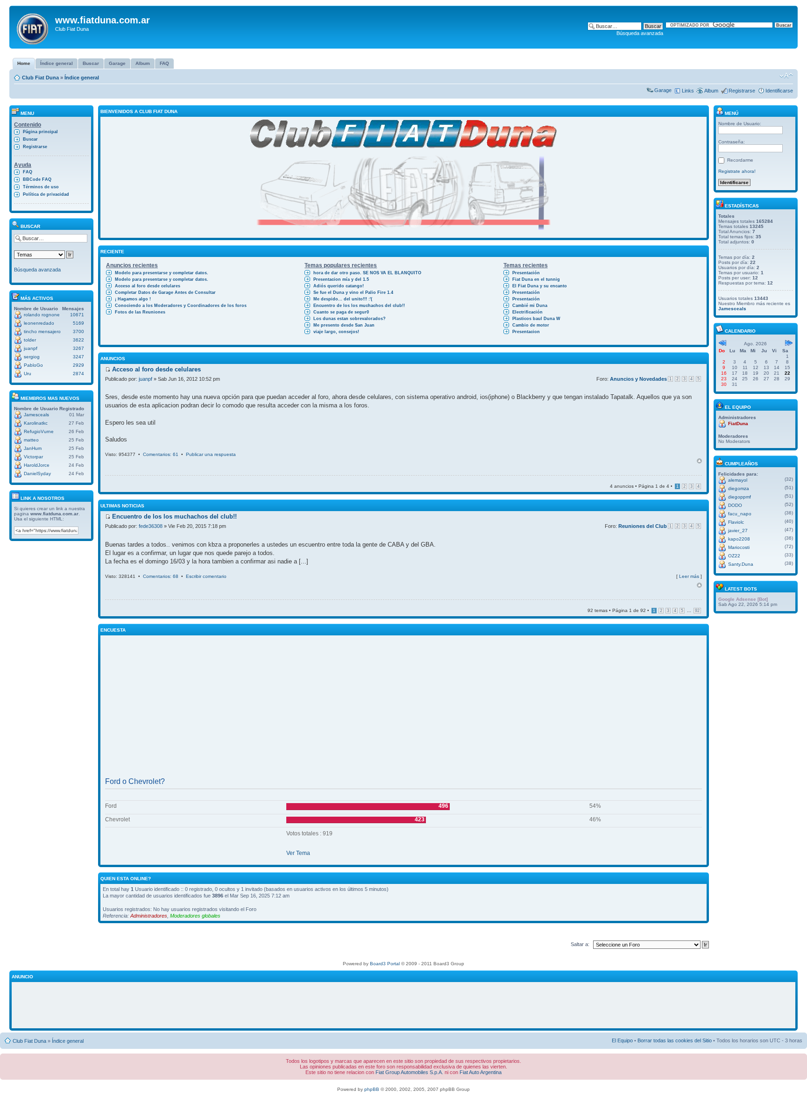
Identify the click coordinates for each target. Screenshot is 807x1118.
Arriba (699, 460)
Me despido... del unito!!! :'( (342, 299)
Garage (663, 90)
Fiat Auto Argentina (481, 1072)
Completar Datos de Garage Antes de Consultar (165, 292)
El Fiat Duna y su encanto (539, 286)
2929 (78, 365)
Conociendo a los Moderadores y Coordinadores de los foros (181, 305)
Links (688, 90)
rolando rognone (42, 314)
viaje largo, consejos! (336, 331)
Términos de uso (41, 187)
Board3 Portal (385, 963)
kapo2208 (739, 538)
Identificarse (779, 90)
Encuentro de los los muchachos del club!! (359, 305)
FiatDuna (738, 423)
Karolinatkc (36, 423)
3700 (78, 331)
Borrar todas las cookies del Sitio (674, 1040)
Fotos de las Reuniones (140, 312)
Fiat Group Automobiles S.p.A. (409, 1072)
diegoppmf (739, 496)
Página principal (40, 131)
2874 (78, 373)
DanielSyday (37, 473)
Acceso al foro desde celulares (147, 286)
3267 (78, 348)
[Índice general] (33, 27)
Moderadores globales (195, 916)
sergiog (32, 356)
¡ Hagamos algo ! (133, 299)
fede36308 (151, 526)
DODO (735, 505)
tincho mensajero (42, 331)
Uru (27, 373)
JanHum (33, 448)
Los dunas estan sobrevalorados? (349, 318)
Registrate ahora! (737, 171)
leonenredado (39, 323)
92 (697, 610)
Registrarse (742, 90)
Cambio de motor (530, 325)
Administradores (148, 916)
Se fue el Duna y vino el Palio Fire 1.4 (353, 292)
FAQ (27, 172)
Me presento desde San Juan (344, 325)
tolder (30, 339)
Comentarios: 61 (160, 454)
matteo (31, 439)
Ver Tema (298, 853)
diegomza (738, 488)
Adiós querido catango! (338, 286)
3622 (78, 339)
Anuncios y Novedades (638, 379)
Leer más (689, 576)
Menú (730, 113)
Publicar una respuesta (211, 454)
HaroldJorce (37, 465)
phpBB (371, 1089)
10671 (77, 314)
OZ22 (734, 555)
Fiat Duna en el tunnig (536, 279)
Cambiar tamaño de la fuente (786, 75)
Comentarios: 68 (160, 576)
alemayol (737, 480)
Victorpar (33, 456)
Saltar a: (580, 944)
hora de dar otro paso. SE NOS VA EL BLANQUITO (367, 273)
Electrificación (527, 312)
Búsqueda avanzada (639, 33)
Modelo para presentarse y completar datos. (161, 273)
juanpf (30, 348)
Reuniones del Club (642, 526)
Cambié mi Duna (529, 305)
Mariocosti (739, 547)
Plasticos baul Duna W (536, 318)
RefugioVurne (39, 431)
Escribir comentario (206, 576)
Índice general (81, 77)
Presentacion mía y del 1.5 (341, 279)
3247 (78, 356)
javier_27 (738, 530)
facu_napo (739, 513)
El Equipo (622, 1040)
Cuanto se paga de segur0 (341, 312)
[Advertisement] (403, 708)
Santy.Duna (740, 564)
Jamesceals (36, 414)
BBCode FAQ (37, 179)
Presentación (526, 273)
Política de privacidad (46, 194)
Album (711, 90)
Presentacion (526, 331)
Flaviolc (736, 522)
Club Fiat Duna (40, 77)
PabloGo (33, 365)
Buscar (30, 139)
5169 (78, 323)
